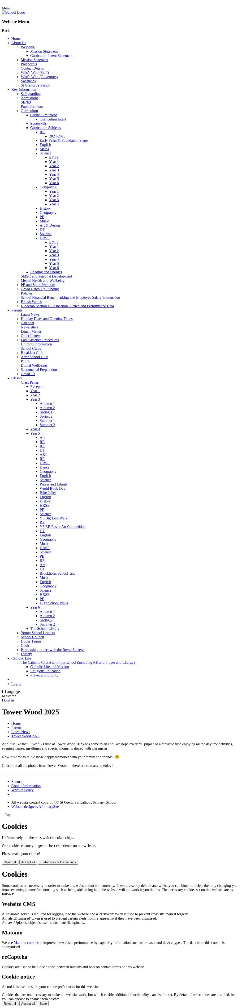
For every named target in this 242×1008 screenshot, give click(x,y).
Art (42, 438)
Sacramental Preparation (39, 370)
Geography (48, 213)
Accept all (28, 862)
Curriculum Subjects (45, 128)
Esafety (26, 654)
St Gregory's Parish (35, 85)
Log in (16, 684)
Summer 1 (47, 421)
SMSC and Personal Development (46, 276)
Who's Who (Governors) (39, 77)
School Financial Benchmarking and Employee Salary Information (70, 297)
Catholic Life (21, 658)
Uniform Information (36, 344)
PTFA (25, 361)
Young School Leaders (38, 633)
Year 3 (54, 170)
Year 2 (54, 166)
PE (42, 217)
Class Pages (30, 382)
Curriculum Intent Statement (51, 56)
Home (16, 39)
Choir (25, 645)
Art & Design (50, 225)
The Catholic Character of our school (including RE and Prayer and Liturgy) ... (79, 662)
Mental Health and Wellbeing (43, 280)
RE (42, 132)
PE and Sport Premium (38, 285)
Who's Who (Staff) (35, 73)
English (45, 145)
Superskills (38, 123)
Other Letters (30, 336)
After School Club (34, 357)
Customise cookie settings (58, 862)
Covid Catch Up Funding (40, 289)
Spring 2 (46, 416)
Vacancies (28, 81)
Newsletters (29, 327)
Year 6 (54, 183)
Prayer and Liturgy (54, 484)
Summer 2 (47, 425)
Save (43, 1003)
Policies (26, 293)
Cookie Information (26, 786)
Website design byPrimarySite (35, 807)
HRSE (45, 238)
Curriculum (29, 111)
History (45, 208)
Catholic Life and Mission (49, 667)
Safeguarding (31, 94)
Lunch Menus (31, 331)
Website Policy (22, 790)
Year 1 (54, 162)
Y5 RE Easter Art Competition (63, 527)
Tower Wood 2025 (25, 736)
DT (42, 230)
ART (43, 454)
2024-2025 (57, 136)
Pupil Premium (32, 106)
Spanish (46, 234)
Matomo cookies (26, 943)
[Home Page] (13, 12)
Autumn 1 (47, 404)
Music (44, 221)
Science (45, 153)
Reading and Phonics (46, 272)
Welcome (28, 47)
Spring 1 (46, 412)
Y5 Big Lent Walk (53, 518)
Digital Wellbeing (34, 365)
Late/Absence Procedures (40, 340)
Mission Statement (44, 51)
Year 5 (54, 179)
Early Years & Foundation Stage (64, 140)
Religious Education (45, 671)
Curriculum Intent (43, 115)
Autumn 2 (47, 408)
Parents (16, 310)
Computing (48, 187)
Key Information (23, 89)
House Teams (31, 641)
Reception (37, 387)
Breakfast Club (32, 353)
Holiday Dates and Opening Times (47, 319)
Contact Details (32, 68)
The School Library (45, 628)
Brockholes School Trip (57, 573)
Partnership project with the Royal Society (52, 650)
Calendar (27, 323)
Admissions (29, 98)
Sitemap (17, 782)
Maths (44, 149)
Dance (44, 467)
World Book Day (52, 488)
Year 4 (54, 174)
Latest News (30, 314)
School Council (32, 637)
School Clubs (31, 348)
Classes (16, 378)
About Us (18, 43)
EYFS (54, 157)
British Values (31, 302)
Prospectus (29, 64)
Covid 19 (28, 374)
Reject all (10, 862)
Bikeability (48, 493)
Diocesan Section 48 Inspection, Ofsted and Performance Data (67, 306)
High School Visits (54, 603)
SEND (26, 102)
